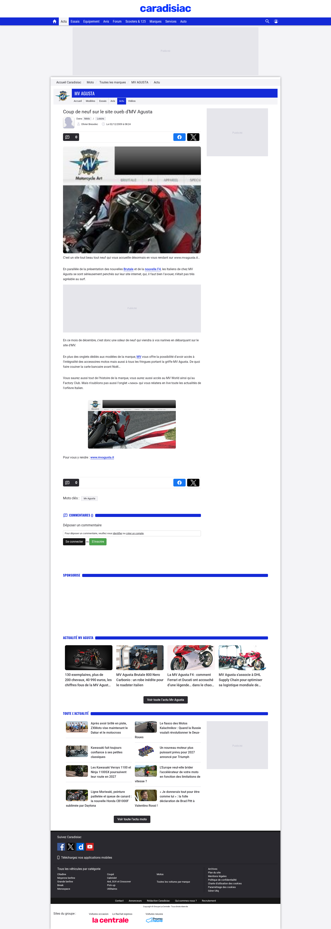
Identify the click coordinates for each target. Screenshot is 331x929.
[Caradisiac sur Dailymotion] (80, 847)
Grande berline (65, 881)
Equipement (91, 21)
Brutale (129, 269)
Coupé (110, 874)
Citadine (61, 874)
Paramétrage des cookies (222, 887)
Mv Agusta (85, 93)
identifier (117, 533)
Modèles (90, 101)
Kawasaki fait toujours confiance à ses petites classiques (106, 752)
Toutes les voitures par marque (173, 881)
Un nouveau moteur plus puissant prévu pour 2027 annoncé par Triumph (177, 752)
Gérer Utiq (213, 890)
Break (60, 885)
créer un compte (135, 533)
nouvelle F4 (153, 269)
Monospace (63, 888)
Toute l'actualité (76, 713)
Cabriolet (112, 877)
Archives (212, 868)
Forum (117, 21)
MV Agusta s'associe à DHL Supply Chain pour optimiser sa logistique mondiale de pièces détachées (240, 680)
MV (139, 357)
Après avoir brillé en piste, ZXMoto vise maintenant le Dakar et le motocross (109, 728)
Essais (75, 21)
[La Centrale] (110, 923)
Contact (119, 900)
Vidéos (132, 101)
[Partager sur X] (194, 135)
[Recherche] (267, 21)
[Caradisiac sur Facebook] (61, 847)
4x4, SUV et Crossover (119, 881)
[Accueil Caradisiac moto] (55, 21)
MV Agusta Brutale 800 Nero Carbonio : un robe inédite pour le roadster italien (139, 680)
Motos (160, 874)
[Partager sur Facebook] (180, 135)
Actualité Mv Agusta (78, 637)
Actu (64, 21)
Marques (155, 21)
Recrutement (209, 900)
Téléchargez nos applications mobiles (86, 857)
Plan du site (214, 872)
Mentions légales (217, 876)
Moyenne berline (66, 877)
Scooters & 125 (135, 21)
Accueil (78, 101)
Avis (106, 21)
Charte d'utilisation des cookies (225, 883)
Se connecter (74, 541)
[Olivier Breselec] (69, 127)
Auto (183, 21)
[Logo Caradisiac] (165, 15)
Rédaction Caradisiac (158, 900)
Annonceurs (135, 900)
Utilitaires (112, 888)
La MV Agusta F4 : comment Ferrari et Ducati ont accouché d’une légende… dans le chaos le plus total (190, 680)
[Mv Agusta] (62, 101)
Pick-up (111, 885)
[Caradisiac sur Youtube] (90, 847)
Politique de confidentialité (222, 879)
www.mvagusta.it (102, 457)
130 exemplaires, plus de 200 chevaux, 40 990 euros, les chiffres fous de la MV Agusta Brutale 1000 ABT (88, 680)
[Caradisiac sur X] (71, 847)
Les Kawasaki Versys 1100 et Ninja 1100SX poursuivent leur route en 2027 (111, 772)
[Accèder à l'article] (88, 657)
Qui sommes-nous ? (186, 900)
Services (170, 21)
